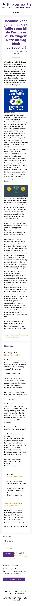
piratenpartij (17, 337)
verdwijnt (24, 264)
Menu (17, 12)
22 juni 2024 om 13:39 (12, 355)
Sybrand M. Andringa (11, 503)
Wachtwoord (7, 548)
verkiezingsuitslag (10, 64)
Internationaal (15, 335)
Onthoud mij (20, 553)
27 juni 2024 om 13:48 (15, 476)
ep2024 (10, 337)
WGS (24, 266)
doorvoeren (14, 266)
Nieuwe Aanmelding (14, 579)
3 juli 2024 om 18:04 (11, 505)
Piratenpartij (19, 4)
